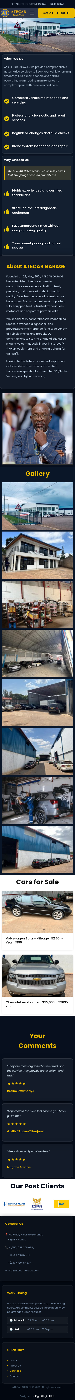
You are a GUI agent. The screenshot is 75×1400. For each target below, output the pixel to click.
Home (12, 1360)
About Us (14, 1365)
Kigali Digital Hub (45, 1396)
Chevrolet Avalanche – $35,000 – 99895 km (37, 1004)
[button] (32, 13)
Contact (13, 1376)
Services (14, 1371)
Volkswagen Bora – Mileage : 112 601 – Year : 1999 (34, 940)
